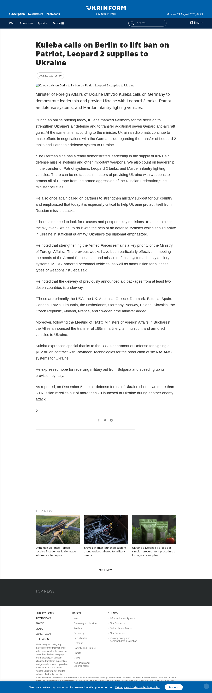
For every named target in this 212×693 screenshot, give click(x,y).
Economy (26, 23)
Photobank (53, 14)
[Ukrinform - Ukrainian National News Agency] (105, 7)
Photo (40, 623)
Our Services (117, 633)
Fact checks (80, 638)
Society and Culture (85, 648)
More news (106, 570)
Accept (174, 687)
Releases (42, 639)
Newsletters (35, 14)
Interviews (43, 618)
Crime (77, 658)
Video (39, 628)
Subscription (17, 14)
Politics (78, 628)
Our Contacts (117, 623)
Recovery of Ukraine (85, 623)
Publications (45, 613)
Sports (42, 23)
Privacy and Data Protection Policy (137, 687)
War (12, 23)
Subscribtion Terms (120, 628)
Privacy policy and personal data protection (123, 640)
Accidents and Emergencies (82, 664)
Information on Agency (122, 618)
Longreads (43, 633)
